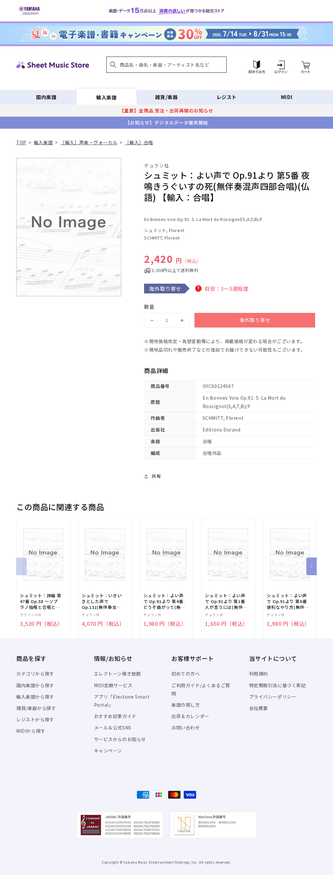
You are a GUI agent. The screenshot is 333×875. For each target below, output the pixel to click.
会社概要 (258, 708)
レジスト (227, 97)
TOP (21, 142)
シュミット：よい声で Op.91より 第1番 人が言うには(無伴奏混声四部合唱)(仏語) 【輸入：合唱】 (226, 602)
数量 (149, 306)
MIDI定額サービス (113, 685)
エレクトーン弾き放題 (117, 673)
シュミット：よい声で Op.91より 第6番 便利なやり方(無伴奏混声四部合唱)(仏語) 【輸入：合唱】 (288, 602)
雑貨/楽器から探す (36, 708)
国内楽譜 (46, 97)
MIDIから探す (31, 730)
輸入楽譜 (106, 97)
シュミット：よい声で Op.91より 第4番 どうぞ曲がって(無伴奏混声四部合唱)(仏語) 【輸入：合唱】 (164, 602)
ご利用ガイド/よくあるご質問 (200, 689)
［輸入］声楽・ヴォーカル (88, 142)
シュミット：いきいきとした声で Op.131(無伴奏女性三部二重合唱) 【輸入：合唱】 (102, 602)
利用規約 (258, 673)
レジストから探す (35, 719)
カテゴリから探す (35, 673)
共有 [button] (156, 476)
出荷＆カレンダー (190, 716)
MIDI (286, 97)
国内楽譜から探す (35, 685)
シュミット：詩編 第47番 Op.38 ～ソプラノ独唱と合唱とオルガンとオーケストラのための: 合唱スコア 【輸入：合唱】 (40, 602)
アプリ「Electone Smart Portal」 (122, 700)
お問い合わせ (185, 727)
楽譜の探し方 (185, 704)
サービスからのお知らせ (120, 739)
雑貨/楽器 (166, 97)
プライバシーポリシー (273, 696)
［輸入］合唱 (139, 142)
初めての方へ (185, 673)
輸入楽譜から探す (35, 696)
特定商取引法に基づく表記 (277, 685)
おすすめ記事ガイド (115, 716)
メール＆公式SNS (112, 727)
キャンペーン (108, 750)
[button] (166, 65)
